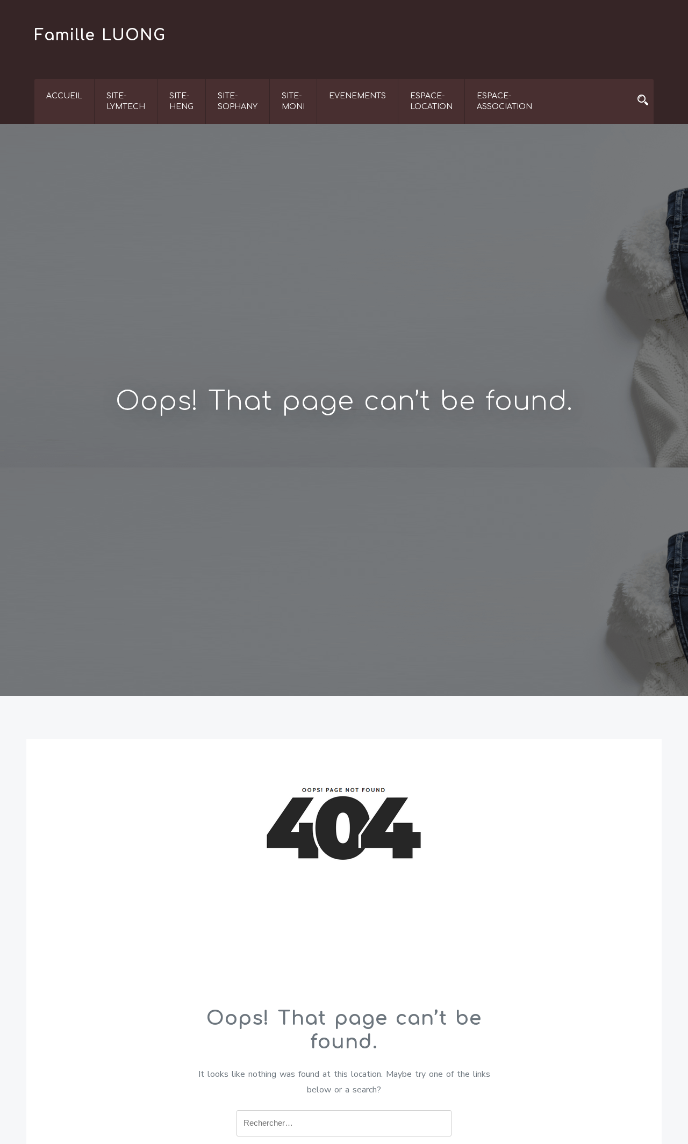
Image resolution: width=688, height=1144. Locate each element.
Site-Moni (293, 101)
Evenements (357, 96)
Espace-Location (431, 101)
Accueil (64, 96)
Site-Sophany (237, 101)
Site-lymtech (125, 101)
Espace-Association (504, 101)
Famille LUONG (100, 35)
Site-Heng (181, 101)
